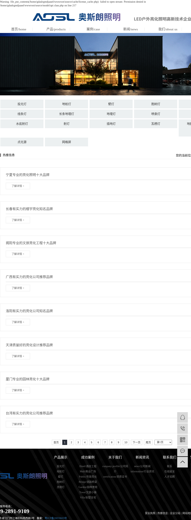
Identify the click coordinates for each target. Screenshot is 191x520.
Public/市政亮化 (88, 476)
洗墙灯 (61, 487)
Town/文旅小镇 (87, 492)
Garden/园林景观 (88, 487)
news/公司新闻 (142, 466)
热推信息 (162, 513)
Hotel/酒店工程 (87, 466)
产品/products (56, 29)
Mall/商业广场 (88, 471)
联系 (169, 466)
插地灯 (111, 123)
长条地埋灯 (66, 113)
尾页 (148, 442)
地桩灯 (66, 104)
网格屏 (66, 142)
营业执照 (150, 513)
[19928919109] (182, 428)
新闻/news (130, 29)
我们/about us (167, 29)
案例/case (93, 29)
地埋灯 (111, 113)
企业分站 (175, 513)
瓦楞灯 (155, 123)
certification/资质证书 (115, 476)
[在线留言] (182, 451)
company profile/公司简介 (115, 469)
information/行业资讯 (142, 471)
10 (125, 442)
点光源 (22, 142)
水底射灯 (22, 123)
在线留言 (169, 471)
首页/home (18, 29)
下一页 (136, 442)
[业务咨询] (182, 417)
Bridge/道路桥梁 (88, 482)
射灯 (67, 123)
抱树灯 (155, 104)
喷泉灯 (155, 113)
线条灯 (22, 113)
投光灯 (22, 104)
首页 (56, 442)
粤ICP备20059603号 (56, 518)
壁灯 (111, 104)
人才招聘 (169, 476)
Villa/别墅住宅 (88, 497)
